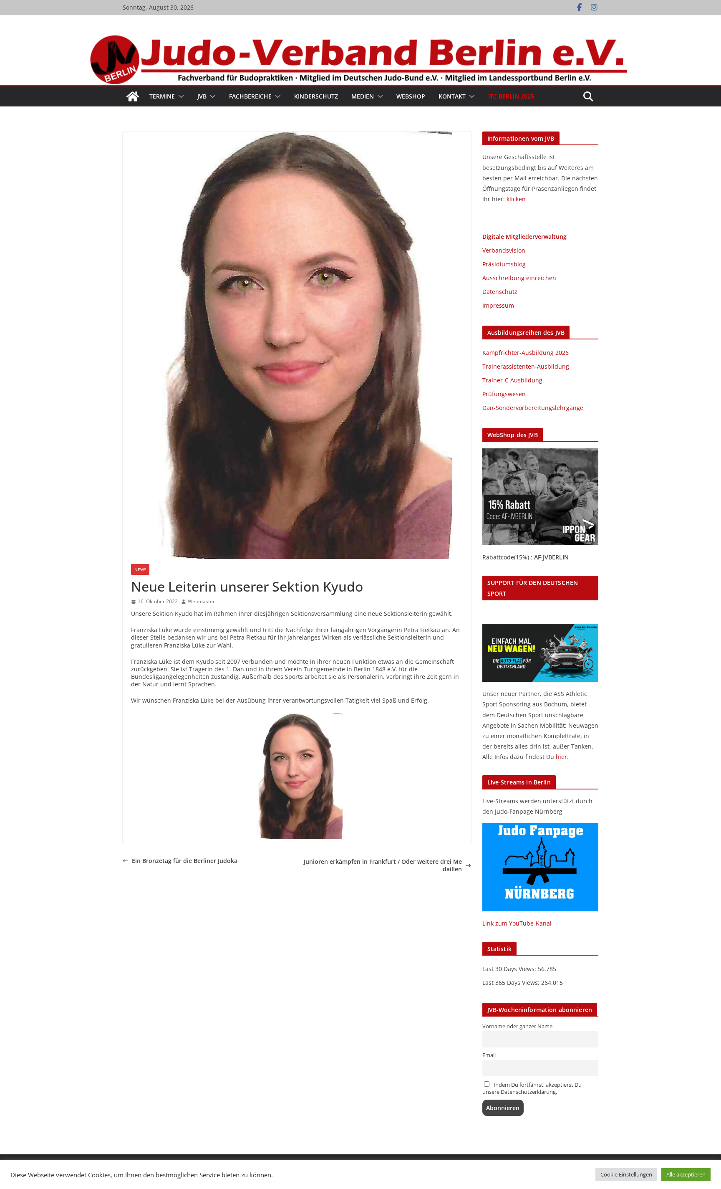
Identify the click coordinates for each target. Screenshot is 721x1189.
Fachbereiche (250, 96)
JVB (202, 96)
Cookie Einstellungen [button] (626, 1174)
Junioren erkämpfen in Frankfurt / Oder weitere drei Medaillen (383, 865)
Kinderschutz (316, 96)
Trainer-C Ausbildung (512, 380)
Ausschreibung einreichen (519, 278)
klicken (516, 199)
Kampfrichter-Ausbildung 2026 (525, 353)
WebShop (410, 96)
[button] (179, 96)
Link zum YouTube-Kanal (517, 923)
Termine (162, 96)
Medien (362, 96)
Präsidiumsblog (504, 264)
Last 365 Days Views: (511, 983)
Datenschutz (499, 292)
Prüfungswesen (504, 394)
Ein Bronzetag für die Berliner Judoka (184, 861)
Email (489, 1055)
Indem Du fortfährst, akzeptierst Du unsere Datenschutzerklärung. (532, 1088)
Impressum (498, 305)
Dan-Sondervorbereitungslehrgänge (532, 408)
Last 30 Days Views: (510, 969)
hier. (562, 757)
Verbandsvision (503, 250)
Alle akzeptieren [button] (686, 1174)
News (140, 569)
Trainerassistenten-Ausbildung (525, 366)
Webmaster (201, 601)
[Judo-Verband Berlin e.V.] (360, 39)
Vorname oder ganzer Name (517, 1026)
